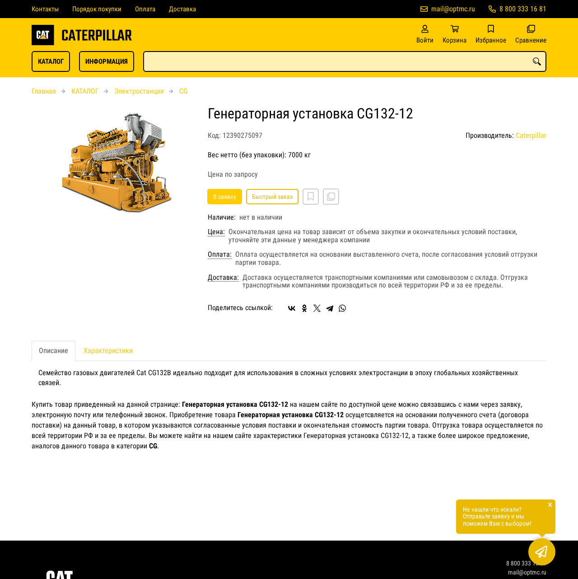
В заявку (224, 196)
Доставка (182, 9)
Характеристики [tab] (108, 350)
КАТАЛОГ (51, 61)
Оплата (145, 9)
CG (183, 91)
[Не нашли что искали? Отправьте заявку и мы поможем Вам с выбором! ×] (541, 551)
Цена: (216, 232)
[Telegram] (329, 308)
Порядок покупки (96, 9)
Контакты (45, 9)
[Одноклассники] (304, 308)
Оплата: (220, 254)
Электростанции (139, 91)
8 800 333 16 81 (522, 9)
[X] (317, 308)
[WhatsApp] (342, 308)
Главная (44, 91)
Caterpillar (531, 135)
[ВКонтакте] (291, 308)
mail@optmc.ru (453, 9)
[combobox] (344, 61)
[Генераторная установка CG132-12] (113, 167)
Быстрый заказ (272, 196)
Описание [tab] (53, 350)
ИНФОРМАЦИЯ (106, 61)
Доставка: (223, 277)
